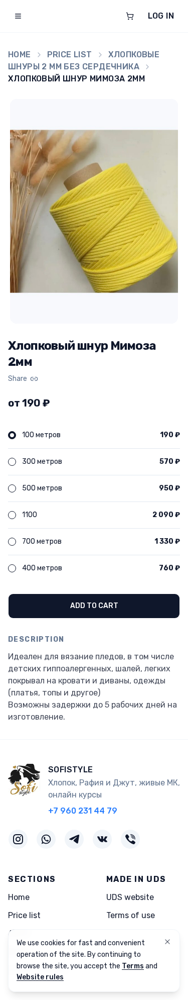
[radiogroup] (94, 501)
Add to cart (94, 606)
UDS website (130, 897)
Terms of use (130, 915)
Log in (161, 16)
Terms (133, 966)
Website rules (40, 977)
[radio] (12, 435)
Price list (69, 54)
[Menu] (18, 16)
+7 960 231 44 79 (82, 811)
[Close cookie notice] (167, 942)
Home (19, 54)
